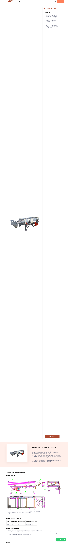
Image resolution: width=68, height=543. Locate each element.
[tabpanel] (17, 453)
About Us (20, 1)
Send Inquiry (52, 436)
